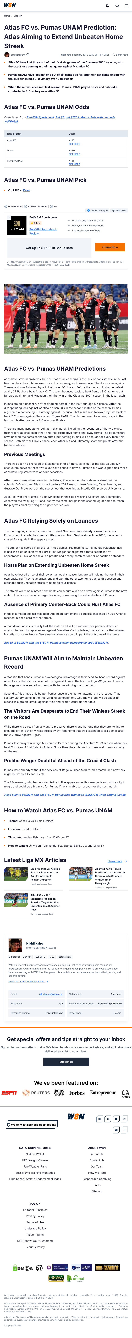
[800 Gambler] (107, 1267)
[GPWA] (56, 1278)
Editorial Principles (35, 1210)
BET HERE (74, 143)
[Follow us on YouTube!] (116, 1119)
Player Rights (35, 1234)
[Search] (117, 5)
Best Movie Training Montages (35, 1172)
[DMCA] (23, 1267)
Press (97, 1185)
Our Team (97, 1166)
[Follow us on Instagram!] (124, 1119)
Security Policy (35, 1247)
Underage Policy (35, 1228)
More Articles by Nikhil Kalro (26, 981)
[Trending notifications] (107, 5)
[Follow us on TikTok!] (124, 1130)
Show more (115, 861)
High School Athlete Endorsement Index (35, 1179)
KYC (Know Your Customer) (35, 1241)
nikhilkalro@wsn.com (51, 994)
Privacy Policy (35, 1216)
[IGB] (57, 1267)
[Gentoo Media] (81, 1267)
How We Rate (97, 1172)
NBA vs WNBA (35, 1154)
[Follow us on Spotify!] (116, 1130)
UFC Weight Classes (35, 1160)
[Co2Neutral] (75, 1278)
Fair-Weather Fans (35, 1166)
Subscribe (66, 1061)
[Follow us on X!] (107, 1119)
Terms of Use (35, 1222)
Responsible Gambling (96, 1179)
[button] (126, 6)
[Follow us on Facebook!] (99, 1119)
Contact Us (97, 1160)
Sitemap (97, 1191)
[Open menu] (126, 5)
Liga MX (18, 15)
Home (7, 15)
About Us (97, 1154)
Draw (26, 190)
